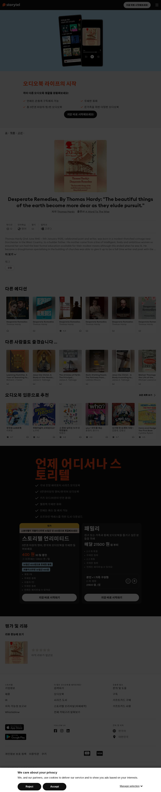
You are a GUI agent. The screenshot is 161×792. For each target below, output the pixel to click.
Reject (29, 786)
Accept (54, 786)
